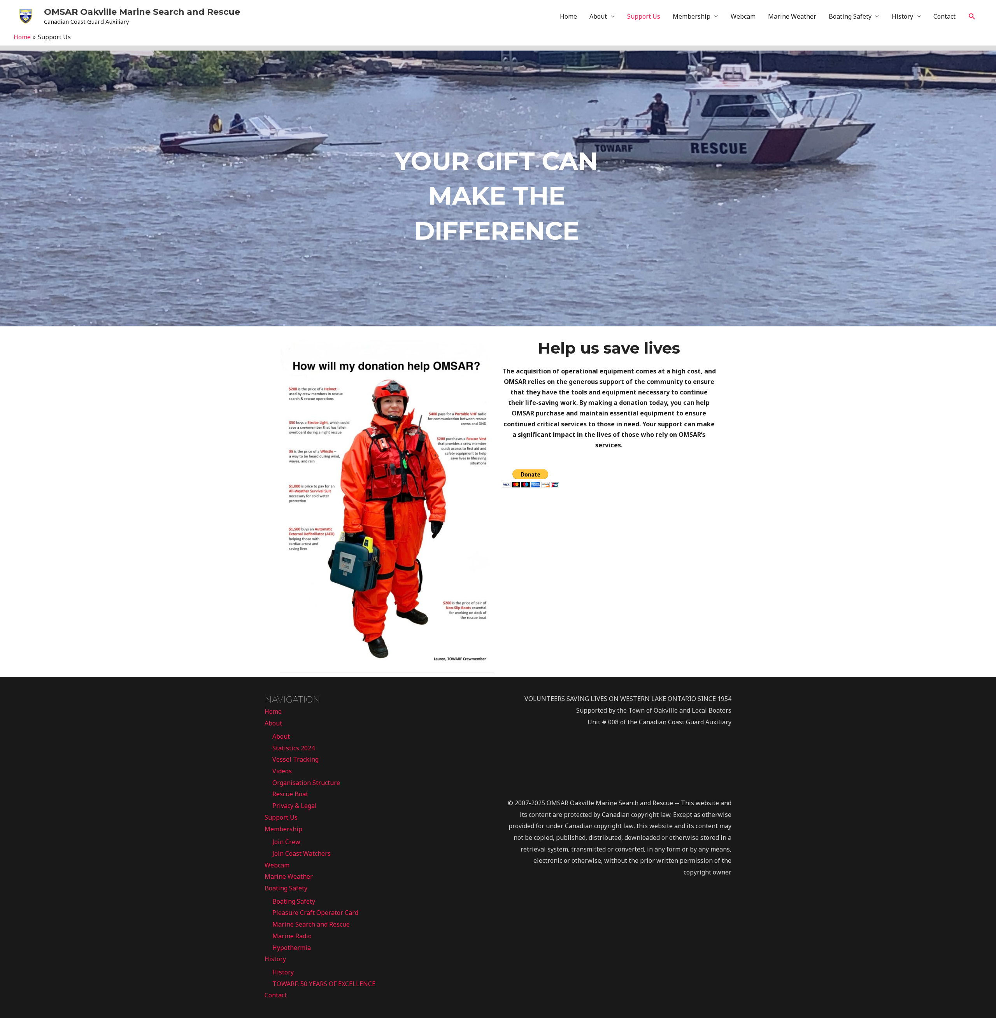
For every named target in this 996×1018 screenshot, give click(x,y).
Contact (944, 16)
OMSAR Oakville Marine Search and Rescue (142, 12)
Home (568, 16)
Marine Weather (792, 16)
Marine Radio (292, 936)
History (902, 16)
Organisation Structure (306, 782)
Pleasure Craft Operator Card (315, 912)
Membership (691, 16)
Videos (282, 771)
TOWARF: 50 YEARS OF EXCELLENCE (323, 983)
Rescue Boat (290, 794)
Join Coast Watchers (301, 853)
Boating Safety (850, 16)
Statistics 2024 (293, 748)
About (598, 16)
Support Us (643, 16)
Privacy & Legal (294, 805)
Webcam (743, 16)
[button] (972, 16)
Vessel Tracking (295, 759)
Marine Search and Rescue (311, 924)
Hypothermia (291, 947)
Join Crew (286, 842)
